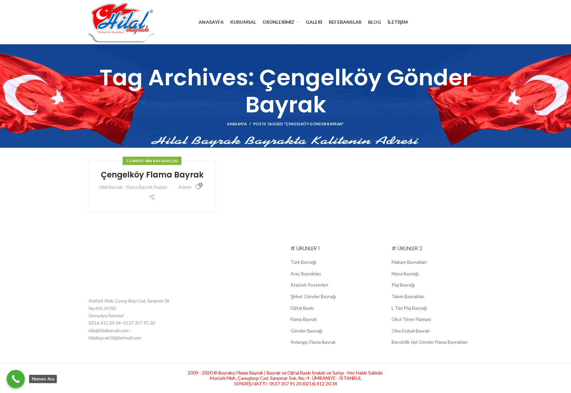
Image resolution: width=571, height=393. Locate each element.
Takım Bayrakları (408, 296)
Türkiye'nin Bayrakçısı (152, 160)
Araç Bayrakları (305, 273)
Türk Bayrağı (303, 262)
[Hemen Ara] (16, 379)
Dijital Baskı (302, 308)
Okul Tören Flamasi (411, 319)
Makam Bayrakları (409, 262)
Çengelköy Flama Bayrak (152, 174)
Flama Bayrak (303, 319)
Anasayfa (237, 124)
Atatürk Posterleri (309, 285)
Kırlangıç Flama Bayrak (313, 342)
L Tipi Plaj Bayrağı (409, 308)
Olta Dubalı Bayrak (411, 331)
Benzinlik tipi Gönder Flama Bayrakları (430, 342)
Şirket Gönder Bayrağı (313, 296)
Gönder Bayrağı (306, 331)
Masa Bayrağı (405, 273)
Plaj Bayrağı (403, 285)
